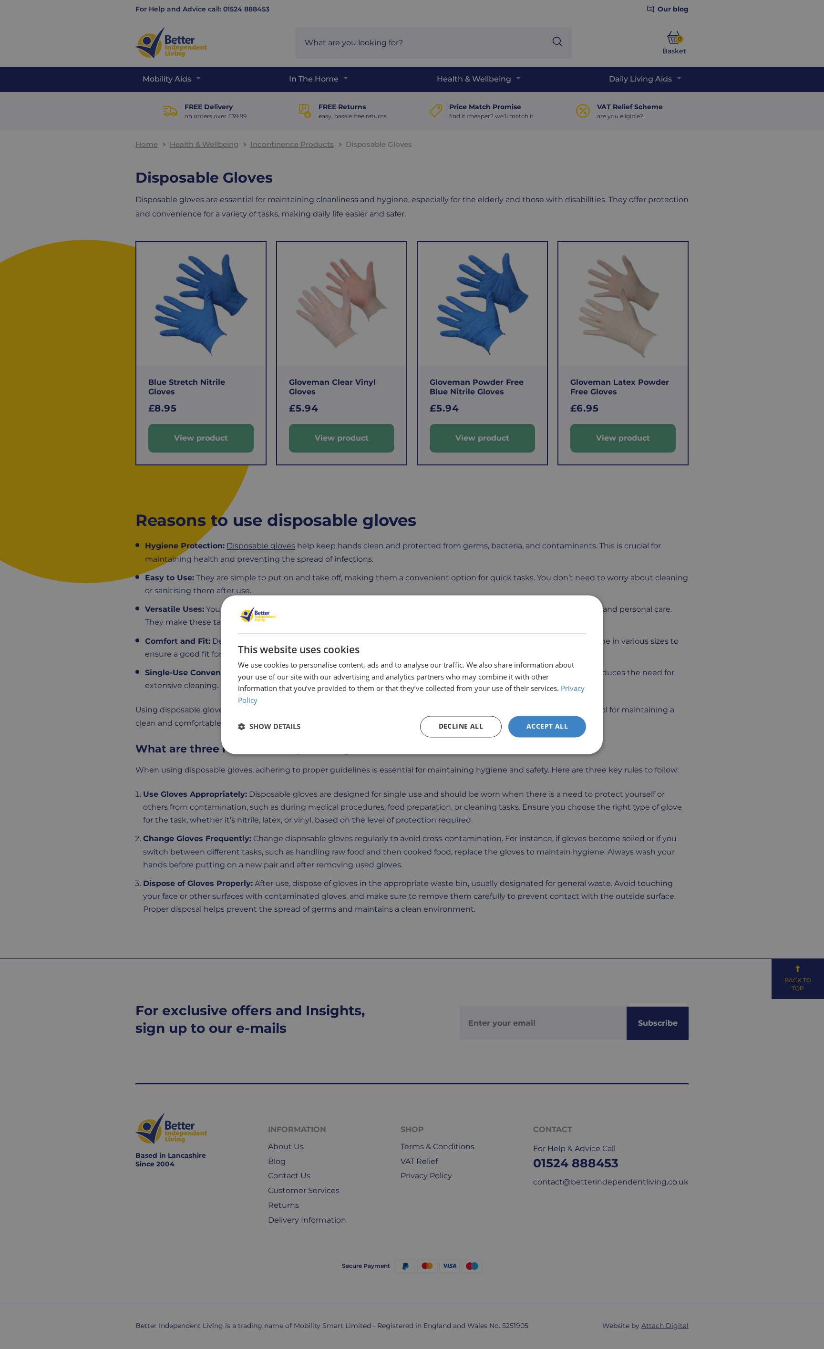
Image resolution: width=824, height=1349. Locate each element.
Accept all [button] (547, 726)
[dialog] (412, 674)
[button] (269, 726)
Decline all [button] (461, 726)
